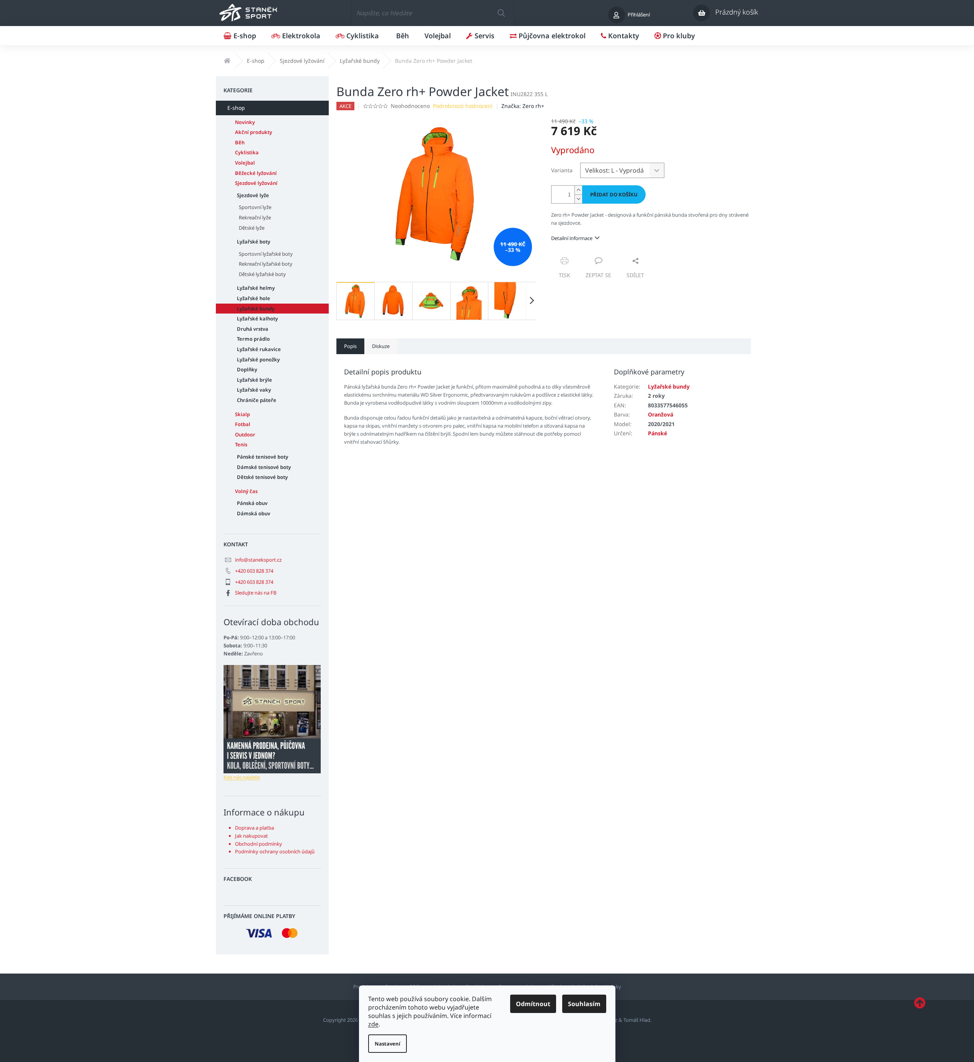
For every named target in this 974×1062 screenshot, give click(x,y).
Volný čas (246, 491)
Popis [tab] (350, 346)
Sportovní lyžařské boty (266, 253)
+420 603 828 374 (254, 570)
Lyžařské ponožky (258, 359)
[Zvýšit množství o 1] (578, 190)
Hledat (501, 13)
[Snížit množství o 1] (578, 198)
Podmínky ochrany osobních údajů (275, 851)
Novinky (245, 122)
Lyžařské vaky (254, 389)
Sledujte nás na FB (255, 592)
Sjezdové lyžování (256, 183)
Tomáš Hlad (636, 1019)
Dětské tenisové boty (262, 477)
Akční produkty (253, 132)
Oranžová (660, 414)
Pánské (657, 433)
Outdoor (245, 434)
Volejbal (245, 162)
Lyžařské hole (253, 298)
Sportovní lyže (255, 207)
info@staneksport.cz (258, 559)
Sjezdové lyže (253, 195)
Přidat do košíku (614, 194)
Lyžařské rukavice (259, 349)
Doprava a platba (254, 827)
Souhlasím (584, 1004)
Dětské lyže (251, 227)
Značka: (522, 105)
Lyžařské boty (253, 241)
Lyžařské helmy (256, 287)
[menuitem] (240, 35)
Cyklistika (247, 152)
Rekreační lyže (255, 217)
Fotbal (242, 424)
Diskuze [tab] (381, 346)
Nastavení (387, 1043)
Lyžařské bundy (255, 308)
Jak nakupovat (251, 835)
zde (373, 1024)
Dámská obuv (253, 513)
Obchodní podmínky (258, 843)
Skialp (242, 414)
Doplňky (247, 369)
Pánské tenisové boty (262, 456)
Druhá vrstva (252, 328)
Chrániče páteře (256, 400)
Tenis (241, 444)
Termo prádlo (253, 338)
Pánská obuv (252, 503)
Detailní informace (571, 238)
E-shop (236, 107)
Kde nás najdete (242, 777)
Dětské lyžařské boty (262, 274)
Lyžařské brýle (254, 379)
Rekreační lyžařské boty (265, 263)
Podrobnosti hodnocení (463, 105)
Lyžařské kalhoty (257, 318)
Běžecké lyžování (256, 173)
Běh (240, 142)
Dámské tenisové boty (264, 467)
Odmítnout (533, 1004)
